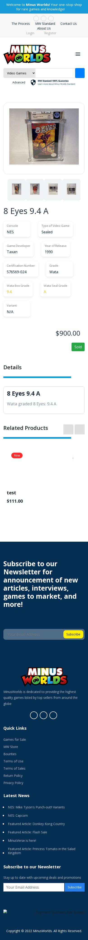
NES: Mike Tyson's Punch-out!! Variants (36, 807)
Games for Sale (14, 739)
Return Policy (13, 775)
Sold (78, 346)
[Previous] (5, 190)
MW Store (10, 747)
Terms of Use (13, 761)
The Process (21, 23)
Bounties (9, 754)
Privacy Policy (13, 783)
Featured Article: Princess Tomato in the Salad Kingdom (41, 851)
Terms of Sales (14, 768)
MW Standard (45, 23)
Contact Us (68, 23)
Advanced (18, 82)
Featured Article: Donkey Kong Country (36, 824)
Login (29, 33)
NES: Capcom (18, 815)
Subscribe (73, 634)
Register (49, 33)
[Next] (82, 190)
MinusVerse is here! (22, 840)
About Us (44, 28)
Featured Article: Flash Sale (27, 832)
